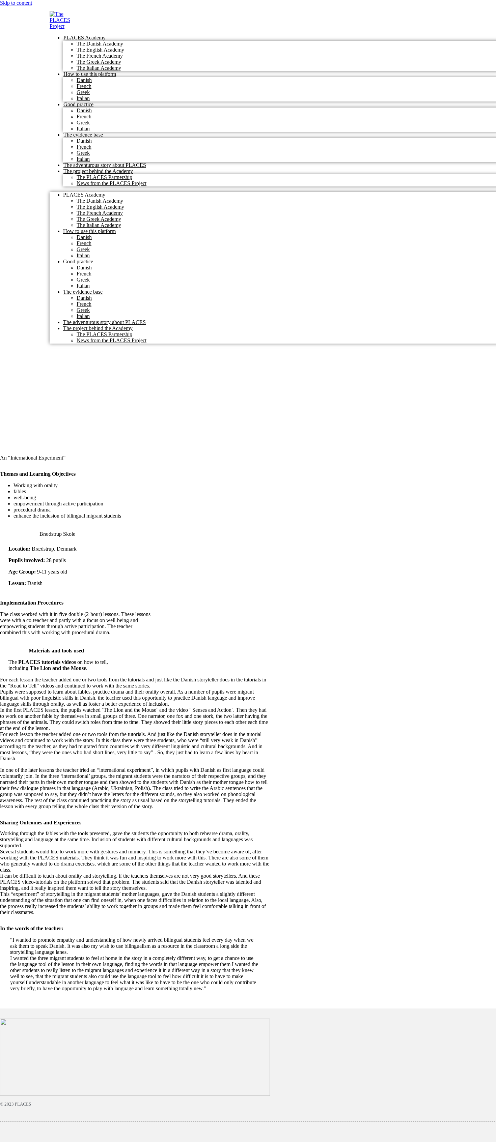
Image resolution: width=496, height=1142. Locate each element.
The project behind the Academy (98, 171)
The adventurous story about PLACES (104, 165)
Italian (83, 98)
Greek (83, 92)
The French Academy (100, 56)
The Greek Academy (99, 62)
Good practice (78, 104)
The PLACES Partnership (104, 177)
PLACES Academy (84, 37)
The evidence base (83, 135)
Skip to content (16, 3)
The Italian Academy (99, 68)
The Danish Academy (100, 44)
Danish (84, 80)
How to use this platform (89, 74)
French (84, 86)
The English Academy (100, 50)
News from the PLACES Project (111, 183)
